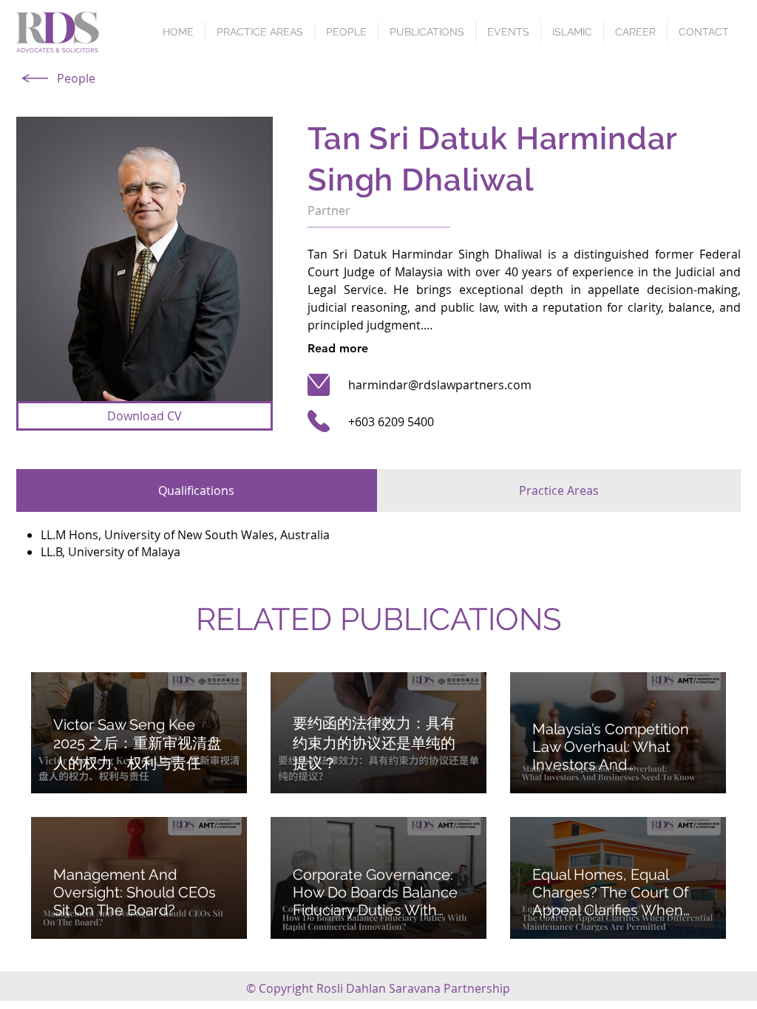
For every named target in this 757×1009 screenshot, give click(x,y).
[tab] (196, 490)
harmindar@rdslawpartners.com (440, 385)
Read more (338, 348)
